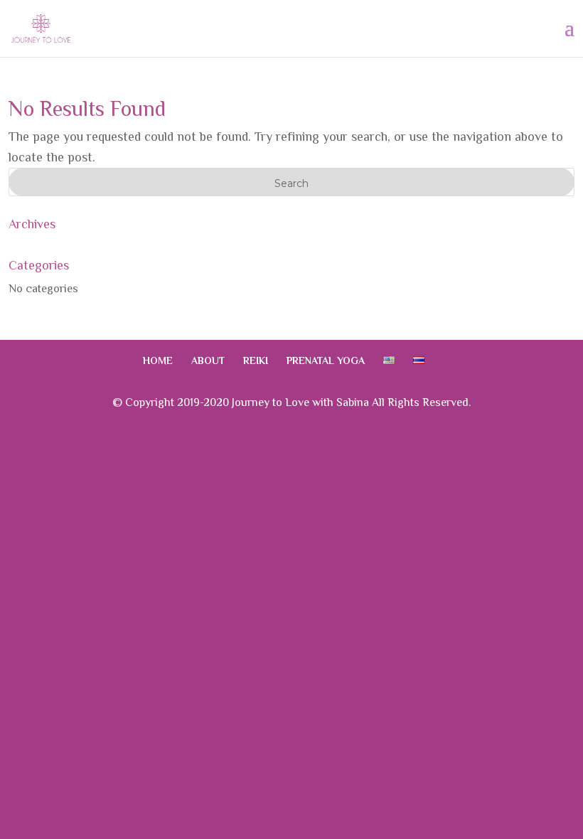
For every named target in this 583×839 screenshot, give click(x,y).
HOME (158, 360)
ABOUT (208, 360)
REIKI (255, 360)
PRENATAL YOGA (326, 360)
